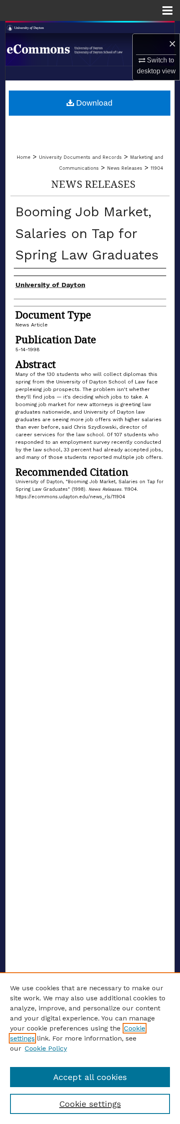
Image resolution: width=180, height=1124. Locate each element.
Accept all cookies (90, 1077)
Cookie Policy (46, 1048)
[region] (90, 1048)
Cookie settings (90, 1104)
